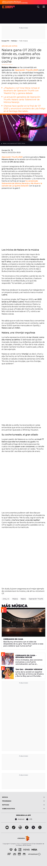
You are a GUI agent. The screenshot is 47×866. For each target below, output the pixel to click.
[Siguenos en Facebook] (26, 828)
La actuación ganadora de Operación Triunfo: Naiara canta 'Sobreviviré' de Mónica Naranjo (22, 99)
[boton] (34, 797)
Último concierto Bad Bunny (11, 1)
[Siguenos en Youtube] (7, 828)
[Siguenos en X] (33, 828)
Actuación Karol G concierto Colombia (15, 3)
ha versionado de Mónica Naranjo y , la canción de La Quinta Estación (22, 183)
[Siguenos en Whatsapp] (40, 828)
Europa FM (5, 41)
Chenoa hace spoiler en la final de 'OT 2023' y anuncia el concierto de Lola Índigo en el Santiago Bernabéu (24, 108)
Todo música (23, 41)
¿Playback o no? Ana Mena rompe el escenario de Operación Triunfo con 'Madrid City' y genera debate (22, 90)
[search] (38, 7)
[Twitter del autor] (12, 150)
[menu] (44, 6)
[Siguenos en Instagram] (20, 828)
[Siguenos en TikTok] (13, 828)
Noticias (14, 41)
